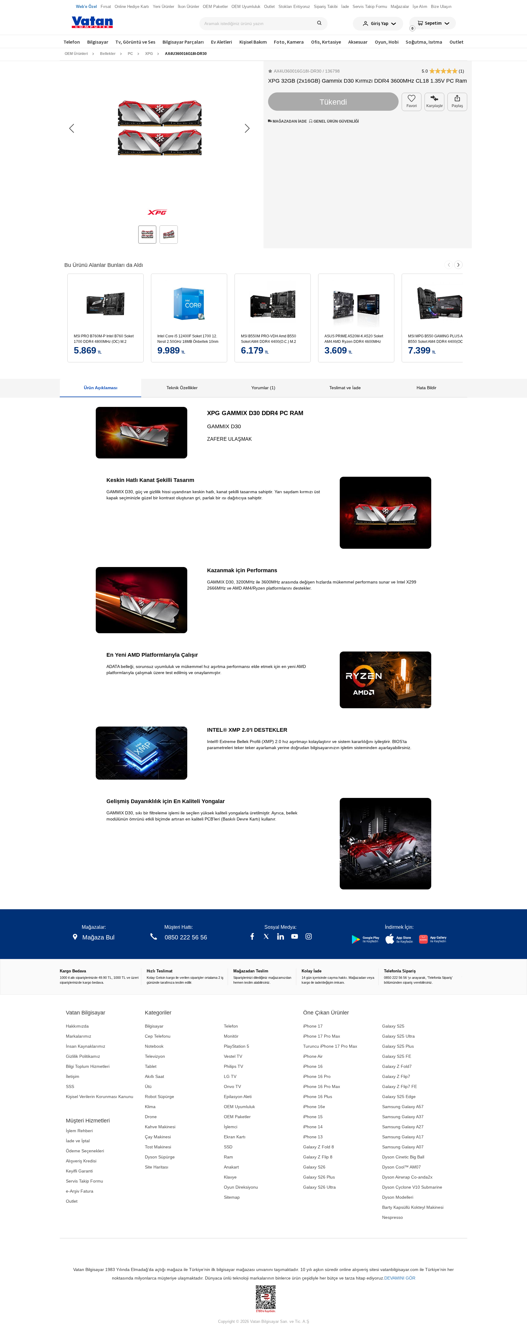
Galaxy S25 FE (396, 1056)
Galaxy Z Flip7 (396, 1076)
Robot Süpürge (159, 1096)
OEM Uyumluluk (239, 1106)
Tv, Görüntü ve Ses (135, 42)
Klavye (230, 1177)
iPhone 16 (313, 1066)
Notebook (154, 1046)
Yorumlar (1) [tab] (263, 387)
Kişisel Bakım (253, 42)
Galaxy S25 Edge (399, 1096)
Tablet (150, 1066)
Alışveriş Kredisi (81, 1160)
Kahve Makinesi (160, 1126)
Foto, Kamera (289, 42)
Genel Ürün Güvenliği (336, 121)
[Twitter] (266, 937)
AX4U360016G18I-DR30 (186, 54)
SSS (70, 1086)
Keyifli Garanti (79, 1171)
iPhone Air (313, 1056)
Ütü (148, 1086)
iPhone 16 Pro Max (321, 1086)
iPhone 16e (314, 1106)
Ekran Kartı (235, 1136)
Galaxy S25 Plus (398, 1046)
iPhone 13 (313, 1136)
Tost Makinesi (158, 1146)
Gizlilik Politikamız (83, 1056)
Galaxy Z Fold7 (397, 1066)
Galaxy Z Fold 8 (318, 1146)
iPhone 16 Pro (317, 1076)
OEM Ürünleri (76, 54)
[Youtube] (294, 937)
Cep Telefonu (157, 1036)
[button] (247, 128)
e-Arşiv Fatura (79, 1191)
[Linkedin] (280, 937)
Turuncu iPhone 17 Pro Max (330, 1046)
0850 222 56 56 (186, 937)
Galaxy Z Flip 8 (317, 1156)
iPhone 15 (313, 1116)
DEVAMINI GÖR (399, 1278)
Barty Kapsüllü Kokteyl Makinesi (412, 1207)
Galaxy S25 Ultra (398, 1036)
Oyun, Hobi (387, 42)
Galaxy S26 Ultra (319, 1187)
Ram (228, 1156)
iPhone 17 (313, 1026)
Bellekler (108, 54)
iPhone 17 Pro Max (321, 1036)
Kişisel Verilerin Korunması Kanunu (99, 1096)
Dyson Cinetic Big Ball (403, 1156)
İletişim (72, 1076)
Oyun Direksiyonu (241, 1187)
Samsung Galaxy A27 (403, 1126)
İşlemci (230, 1126)
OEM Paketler (237, 1116)
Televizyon (155, 1056)
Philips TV (233, 1066)
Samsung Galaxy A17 (403, 1136)
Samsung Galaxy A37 (403, 1116)
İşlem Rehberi (79, 1130)
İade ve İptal (78, 1140)
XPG (149, 54)
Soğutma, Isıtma (424, 42)
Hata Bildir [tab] (426, 387)
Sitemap (232, 1197)
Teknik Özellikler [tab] (182, 387)
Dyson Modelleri (397, 1197)
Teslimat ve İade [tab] (345, 387)
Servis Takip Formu (84, 1181)
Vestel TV (233, 1056)
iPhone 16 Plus (317, 1096)
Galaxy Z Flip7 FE (399, 1086)
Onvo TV (232, 1086)
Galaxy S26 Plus (319, 1177)
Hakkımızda (77, 1026)
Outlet (457, 42)
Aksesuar (357, 42)
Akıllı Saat (154, 1076)
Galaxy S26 (314, 1167)
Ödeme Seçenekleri (85, 1150)
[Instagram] (308, 937)
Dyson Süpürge (160, 1156)
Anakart (231, 1167)
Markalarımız (78, 1036)
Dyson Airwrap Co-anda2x (407, 1177)
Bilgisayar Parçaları (183, 42)
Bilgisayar (97, 42)
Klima (150, 1106)
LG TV (230, 1076)
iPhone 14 (313, 1126)
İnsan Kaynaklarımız (85, 1046)
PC (130, 54)
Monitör (231, 1036)
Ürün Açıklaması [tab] (100, 387)
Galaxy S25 (393, 1026)
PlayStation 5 (236, 1046)
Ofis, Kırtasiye (326, 42)
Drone (151, 1116)
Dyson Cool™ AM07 (401, 1167)
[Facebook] (252, 937)
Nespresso (392, 1217)
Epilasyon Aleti (238, 1096)
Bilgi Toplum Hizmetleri (87, 1066)
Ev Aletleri (221, 42)
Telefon (71, 42)
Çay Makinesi (158, 1136)
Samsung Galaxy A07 (403, 1146)
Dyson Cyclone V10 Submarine (412, 1187)
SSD (228, 1146)
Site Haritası (156, 1167)
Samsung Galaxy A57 (403, 1106)
